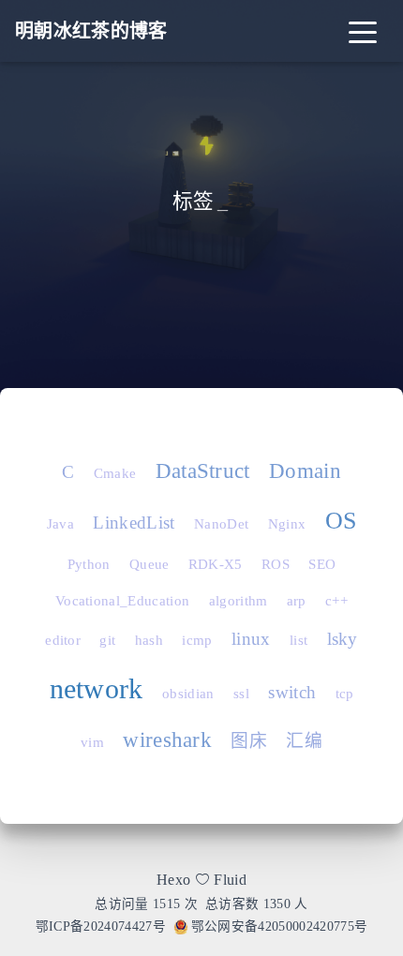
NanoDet (221, 523)
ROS (275, 564)
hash (149, 640)
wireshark (167, 740)
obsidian (188, 693)
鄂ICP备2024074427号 (101, 926)
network (96, 688)
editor (63, 640)
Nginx (287, 523)
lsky (342, 639)
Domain (305, 471)
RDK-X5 (215, 564)
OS (341, 520)
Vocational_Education (122, 600)
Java (60, 523)
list (298, 640)
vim (92, 742)
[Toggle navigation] (362, 31)
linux (251, 639)
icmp (197, 640)
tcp (345, 693)
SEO (322, 564)
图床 (249, 741)
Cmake (115, 473)
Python (89, 564)
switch (292, 692)
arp (296, 600)
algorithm (238, 600)
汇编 (304, 741)
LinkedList (133, 522)
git (107, 640)
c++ (336, 600)
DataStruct (203, 471)
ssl (241, 693)
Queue (149, 564)
